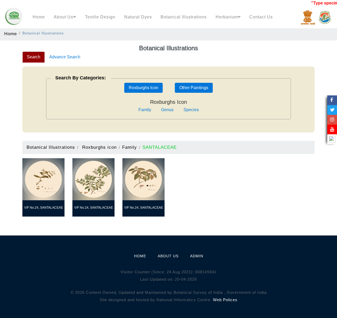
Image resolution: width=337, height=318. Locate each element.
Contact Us (261, 17)
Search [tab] (33, 57)
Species (191, 109)
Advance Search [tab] (64, 57)
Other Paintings (193, 87)
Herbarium (227, 17)
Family (144, 109)
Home (39, 17)
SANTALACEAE (159, 147)
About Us (63, 17)
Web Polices (225, 300)
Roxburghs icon (99, 147)
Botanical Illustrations (184, 17)
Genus (167, 109)
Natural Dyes (138, 17)
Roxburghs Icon (143, 87)
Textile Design (100, 17)
